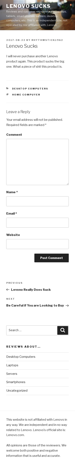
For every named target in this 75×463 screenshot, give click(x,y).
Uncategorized (17, 390)
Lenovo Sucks (28, 6)
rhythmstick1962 (47, 40)
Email (11, 213)
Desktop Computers (30, 88)
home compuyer (26, 94)
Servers (11, 374)
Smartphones (15, 382)
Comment (14, 135)
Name (12, 192)
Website (13, 235)
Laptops (12, 365)
